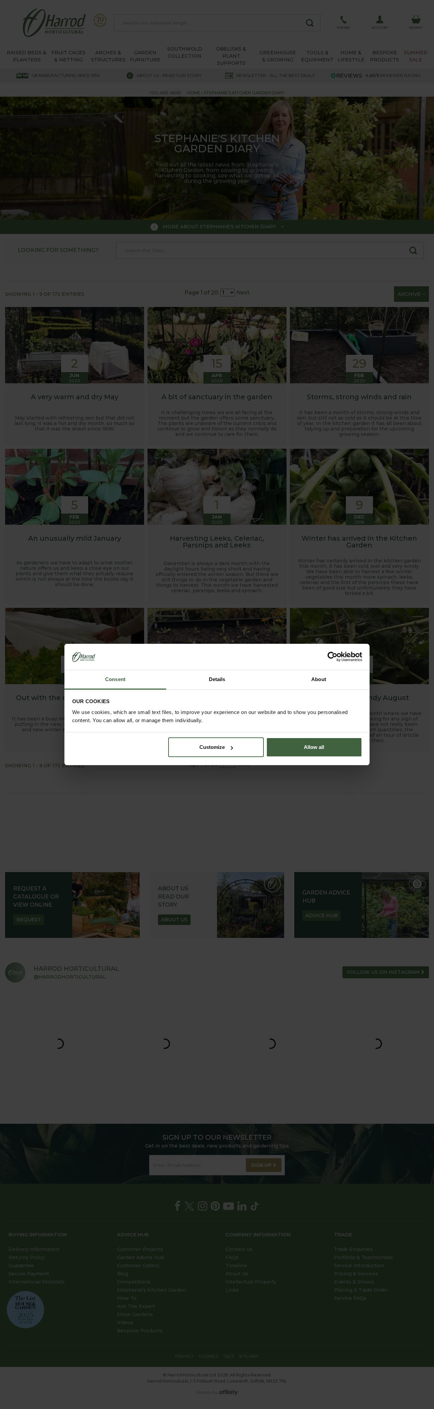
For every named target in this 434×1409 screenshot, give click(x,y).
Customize (212, 747)
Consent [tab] (115, 679)
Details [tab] (217, 679)
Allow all (314, 747)
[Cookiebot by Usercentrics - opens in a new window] (332, 657)
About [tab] (318, 679)
